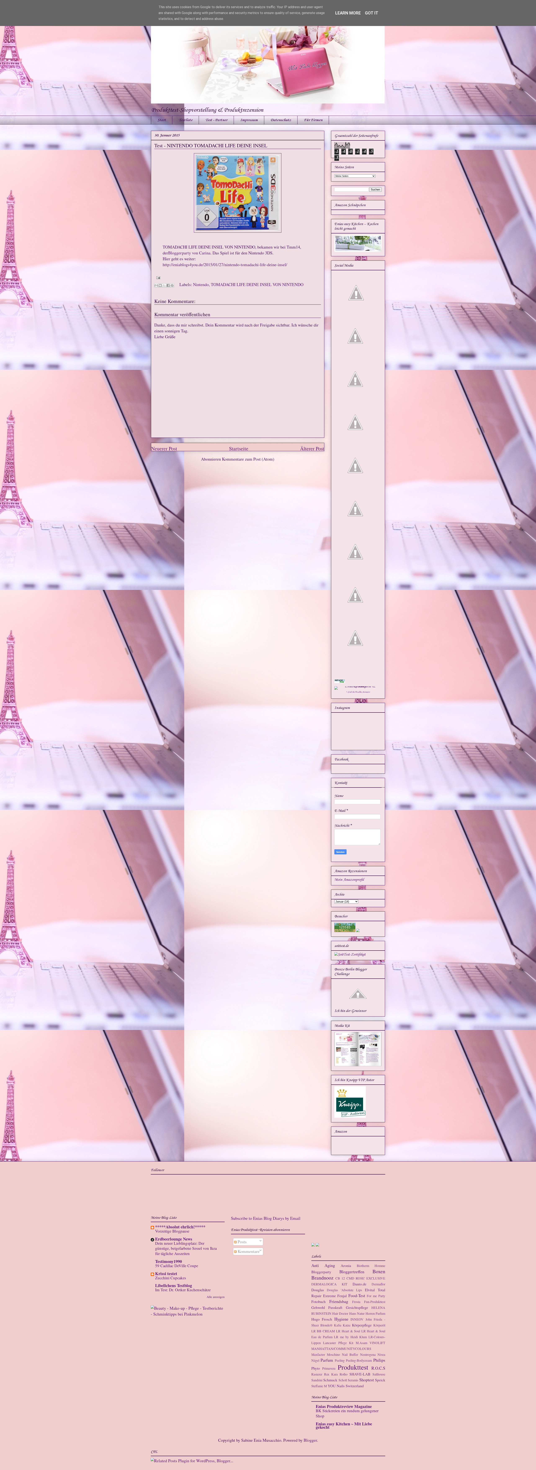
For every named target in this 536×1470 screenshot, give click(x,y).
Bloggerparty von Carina (189, 253)
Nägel (315, 1360)
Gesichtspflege (357, 1307)
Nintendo (201, 284)
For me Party (376, 1296)
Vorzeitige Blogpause (172, 1231)
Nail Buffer (350, 1354)
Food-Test (356, 1295)
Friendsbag (338, 1301)
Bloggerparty (321, 1271)
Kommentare (248, 1251)
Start (161, 120)
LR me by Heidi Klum (350, 1337)
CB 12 (340, 1278)
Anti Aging (323, 1265)
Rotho (344, 1374)
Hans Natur (357, 1313)
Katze (346, 1325)
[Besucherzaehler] (344, 931)
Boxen (378, 1271)
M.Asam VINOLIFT (370, 1342)
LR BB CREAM (323, 1331)
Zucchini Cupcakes (170, 1277)
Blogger (310, 1440)
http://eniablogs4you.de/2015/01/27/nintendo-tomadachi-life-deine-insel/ (225, 264)
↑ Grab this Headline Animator (358, 692)
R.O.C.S (378, 1368)
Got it (371, 13)
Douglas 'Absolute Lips (344, 1290)
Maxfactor (318, 1354)
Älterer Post (312, 448)
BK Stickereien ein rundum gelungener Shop (347, 1413)
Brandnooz (322, 1277)
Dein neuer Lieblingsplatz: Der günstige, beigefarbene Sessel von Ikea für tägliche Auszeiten (186, 1248)
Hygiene (341, 1319)
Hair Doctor (340, 1313)
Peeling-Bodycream (359, 1360)
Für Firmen (313, 120)
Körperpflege (362, 1325)
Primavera (328, 1368)
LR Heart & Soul (348, 1331)
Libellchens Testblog (173, 1285)
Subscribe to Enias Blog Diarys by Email (265, 1218)
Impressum (249, 120)
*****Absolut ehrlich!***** (180, 1227)
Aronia (346, 1265)
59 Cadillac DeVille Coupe (176, 1265)
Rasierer (316, 1374)
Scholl (343, 1380)
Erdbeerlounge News (173, 1239)
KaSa (337, 1325)
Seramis (353, 1380)
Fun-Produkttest (374, 1301)
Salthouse (378, 1374)
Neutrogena (368, 1354)
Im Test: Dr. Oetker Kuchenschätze (183, 1289)
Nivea (381, 1354)
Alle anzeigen (216, 1297)
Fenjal (342, 1295)
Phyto (315, 1368)
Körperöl (379, 1325)
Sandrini (316, 1380)
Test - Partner (216, 120)
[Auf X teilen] (164, 285)
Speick (380, 1379)
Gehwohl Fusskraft (326, 1307)
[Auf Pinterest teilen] (172, 285)
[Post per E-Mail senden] (157, 277)
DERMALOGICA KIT (329, 1284)
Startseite (238, 448)
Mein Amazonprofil (349, 879)
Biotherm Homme (371, 1265)
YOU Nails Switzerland (346, 1385)
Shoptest (366, 1380)
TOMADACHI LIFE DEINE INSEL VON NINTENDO (257, 284)
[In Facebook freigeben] (168, 285)
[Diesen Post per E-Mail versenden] (156, 285)
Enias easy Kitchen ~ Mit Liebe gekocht (344, 1425)
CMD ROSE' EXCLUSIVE (366, 1278)
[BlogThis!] (160, 285)
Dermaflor (378, 1284)
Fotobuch (318, 1301)
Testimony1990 (168, 1261)
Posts (242, 1242)
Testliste (185, 120)
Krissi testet (166, 1274)
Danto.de (359, 1283)
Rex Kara (331, 1374)
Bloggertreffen (351, 1271)
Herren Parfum (375, 1313)
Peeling (340, 1360)
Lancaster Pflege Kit (338, 1342)
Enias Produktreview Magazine (344, 1406)
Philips (379, 1360)
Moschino (333, 1354)
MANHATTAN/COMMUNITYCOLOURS (341, 1348)
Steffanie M (319, 1386)
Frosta (356, 1301)
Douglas (317, 1289)
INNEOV (356, 1319)
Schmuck (330, 1379)
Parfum (327, 1360)
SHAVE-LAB (359, 1374)
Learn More (348, 13)
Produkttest (353, 1367)
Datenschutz (281, 120)
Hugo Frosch (321, 1319)
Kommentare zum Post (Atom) (248, 459)
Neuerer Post (164, 448)
